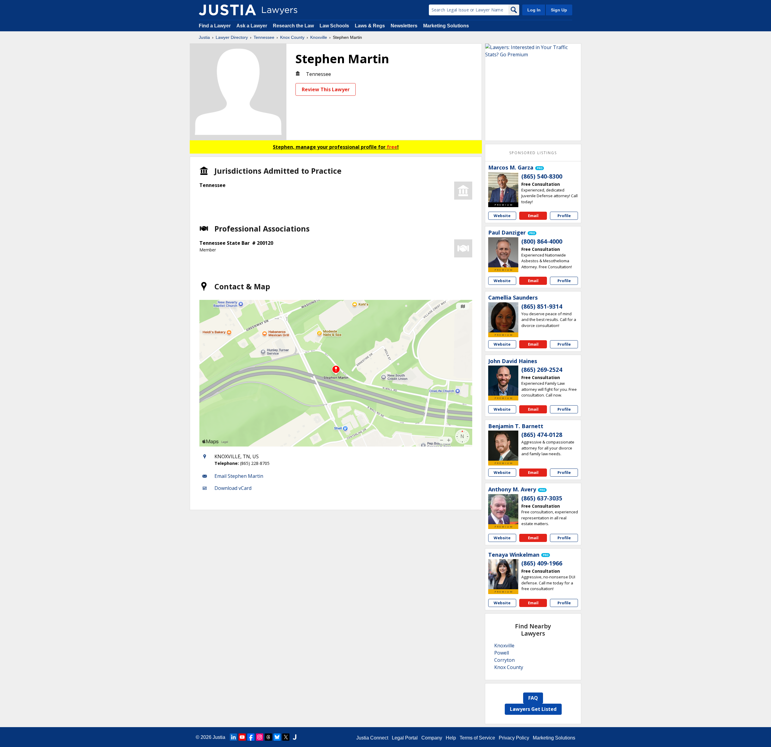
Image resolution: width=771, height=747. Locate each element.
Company (431, 737)
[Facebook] (250, 737)
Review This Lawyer (326, 89)
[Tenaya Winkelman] (503, 574)
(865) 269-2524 (541, 370)
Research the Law (293, 25)
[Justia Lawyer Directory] (227, 10)
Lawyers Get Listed (533, 709)
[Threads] (268, 737)
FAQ (533, 698)
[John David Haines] (503, 381)
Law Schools (334, 25)
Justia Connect (372, 737)
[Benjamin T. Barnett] (503, 446)
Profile (564, 215)
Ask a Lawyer (252, 25)
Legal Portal (405, 737)
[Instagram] (259, 737)
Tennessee (264, 37)
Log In (534, 10)
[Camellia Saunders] (503, 317)
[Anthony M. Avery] (503, 509)
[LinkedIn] (233, 737)
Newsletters (404, 25)
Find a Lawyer (215, 25)
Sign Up (559, 10)
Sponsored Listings (533, 152)
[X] (285, 737)
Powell (501, 652)
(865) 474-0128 (541, 435)
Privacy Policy (514, 737)
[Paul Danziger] (503, 252)
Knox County (292, 37)
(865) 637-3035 (541, 498)
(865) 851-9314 (541, 306)
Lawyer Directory (232, 37)
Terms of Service (477, 737)
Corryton (504, 660)
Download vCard (232, 488)
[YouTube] (242, 737)
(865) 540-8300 (541, 176)
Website (502, 215)
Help (451, 737)
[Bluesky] (277, 737)
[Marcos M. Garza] (503, 187)
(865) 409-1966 (541, 563)
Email (533, 215)
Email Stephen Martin (238, 476)
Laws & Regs (370, 25)
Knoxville (318, 37)
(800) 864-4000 (541, 241)
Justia (204, 37)
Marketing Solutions (446, 25)
